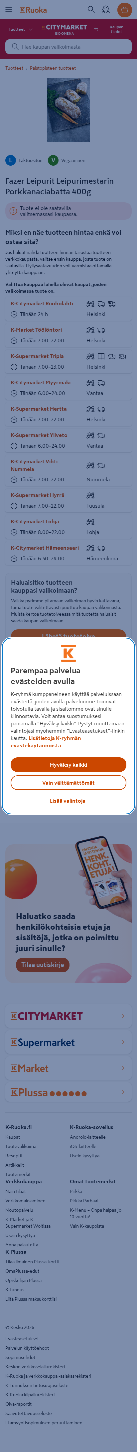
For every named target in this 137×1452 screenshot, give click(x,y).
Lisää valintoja (67, 800)
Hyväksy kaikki (68, 764)
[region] (68, 726)
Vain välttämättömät (68, 782)
